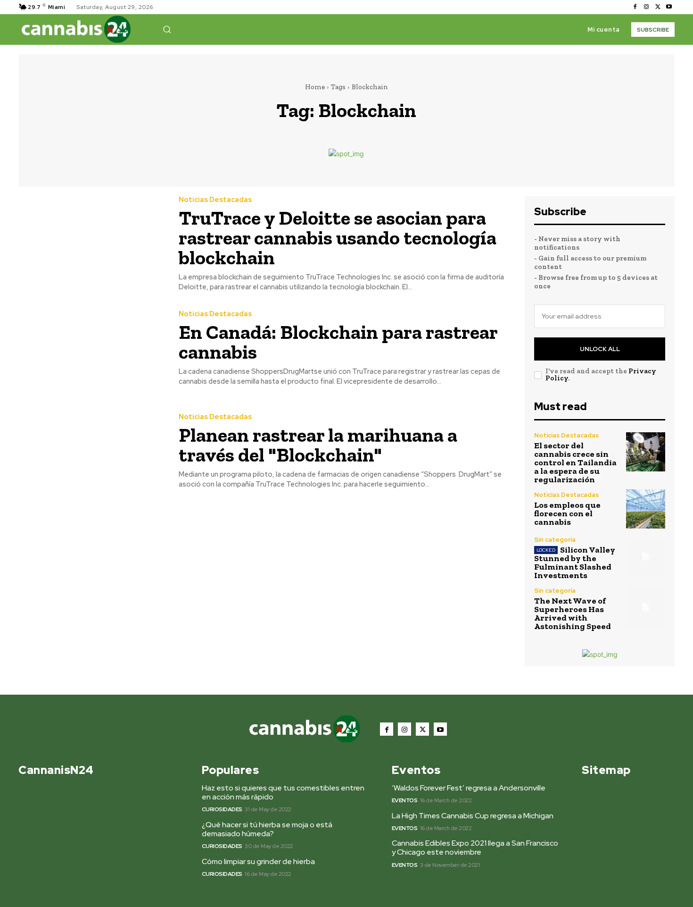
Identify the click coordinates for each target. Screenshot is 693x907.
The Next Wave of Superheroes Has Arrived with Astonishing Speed (572, 613)
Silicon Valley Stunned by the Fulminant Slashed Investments (574, 562)
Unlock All (600, 349)
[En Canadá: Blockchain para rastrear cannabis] (91, 348)
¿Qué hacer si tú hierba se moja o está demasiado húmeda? (267, 829)
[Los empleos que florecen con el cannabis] (645, 509)
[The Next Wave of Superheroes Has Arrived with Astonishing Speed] (645, 607)
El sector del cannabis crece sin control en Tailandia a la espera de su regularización (575, 462)
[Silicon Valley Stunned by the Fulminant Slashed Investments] (645, 556)
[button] (167, 29)
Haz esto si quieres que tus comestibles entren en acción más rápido (283, 792)
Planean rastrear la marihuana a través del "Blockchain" (318, 445)
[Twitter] (657, 7)
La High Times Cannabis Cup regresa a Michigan (472, 816)
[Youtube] (669, 7)
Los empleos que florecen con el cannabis (567, 513)
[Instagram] (646, 7)
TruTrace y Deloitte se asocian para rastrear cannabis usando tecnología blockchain (337, 237)
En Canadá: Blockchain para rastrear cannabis (338, 342)
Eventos (405, 800)
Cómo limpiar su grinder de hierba (258, 861)
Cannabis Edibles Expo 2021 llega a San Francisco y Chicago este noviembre (475, 847)
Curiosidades (222, 809)
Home (315, 87)
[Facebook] (635, 7)
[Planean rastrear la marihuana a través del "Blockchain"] (91, 452)
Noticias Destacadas (215, 199)
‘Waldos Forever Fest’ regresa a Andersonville (468, 788)
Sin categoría (555, 540)
